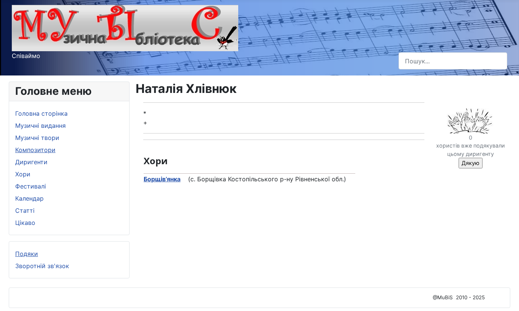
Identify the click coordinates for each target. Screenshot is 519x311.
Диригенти (31, 162)
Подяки (26, 254)
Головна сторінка (41, 113)
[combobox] (453, 60)
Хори (22, 174)
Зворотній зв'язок (42, 266)
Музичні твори (37, 137)
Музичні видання (40, 125)
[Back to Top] (505, 297)
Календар (29, 198)
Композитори (35, 150)
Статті (25, 210)
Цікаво (25, 222)
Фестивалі (30, 186)
